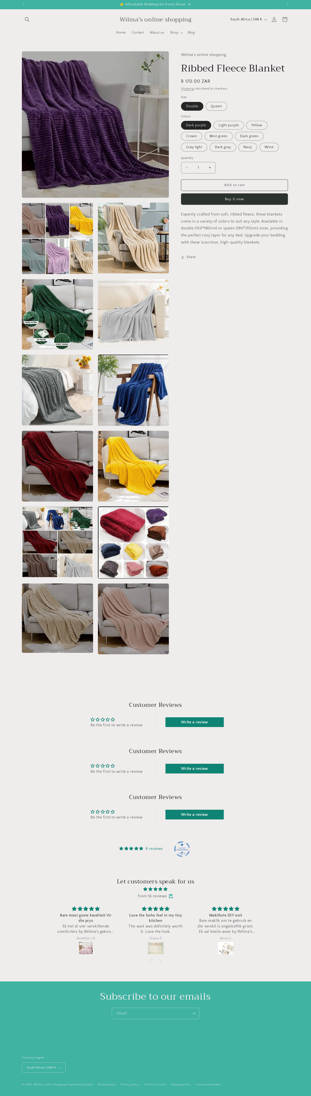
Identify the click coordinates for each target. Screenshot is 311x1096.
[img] (155, 889)
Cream (191, 136)
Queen (216, 106)
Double (192, 106)
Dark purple (196, 125)
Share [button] (191, 257)
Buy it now (234, 199)
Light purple (229, 125)
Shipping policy (181, 1084)
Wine (269, 147)
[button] (27, 19)
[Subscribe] (193, 1013)
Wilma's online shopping (50, 1084)
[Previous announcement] (23, 4)
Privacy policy (130, 1084)
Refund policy (107, 1084)
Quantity (187, 158)
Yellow (256, 125)
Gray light (194, 147)
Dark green (249, 136)
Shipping (187, 88)
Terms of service (155, 1084)
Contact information (208, 1084)
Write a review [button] (194, 722)
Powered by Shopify (79, 1084)
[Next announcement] (287, 4)
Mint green (219, 136)
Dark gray (223, 147)
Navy (247, 147)
